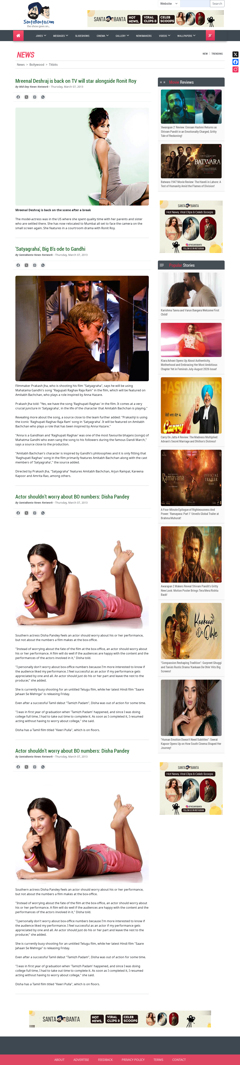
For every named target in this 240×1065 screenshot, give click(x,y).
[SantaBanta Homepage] (38, 15)
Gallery (121, 36)
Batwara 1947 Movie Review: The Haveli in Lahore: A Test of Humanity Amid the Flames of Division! (191, 184)
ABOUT (59, 1060)
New (205, 53)
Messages (59, 36)
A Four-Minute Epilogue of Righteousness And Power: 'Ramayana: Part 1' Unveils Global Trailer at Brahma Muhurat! (190, 514)
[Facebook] (235, 62)
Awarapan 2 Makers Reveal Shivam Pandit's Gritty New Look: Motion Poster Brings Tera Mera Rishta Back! (189, 590)
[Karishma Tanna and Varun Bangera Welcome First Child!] (191, 290)
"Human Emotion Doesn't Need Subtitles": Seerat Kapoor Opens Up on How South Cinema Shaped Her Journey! (191, 743)
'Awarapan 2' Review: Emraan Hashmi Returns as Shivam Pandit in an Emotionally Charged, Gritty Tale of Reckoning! (189, 131)
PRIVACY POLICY (133, 1060)
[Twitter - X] (26, 97)
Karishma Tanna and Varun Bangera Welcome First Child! (190, 312)
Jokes (39, 36)
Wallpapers (185, 36)
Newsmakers (144, 36)
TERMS (158, 1060)
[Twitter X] (235, 54)
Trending (217, 53)
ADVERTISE (81, 1060)
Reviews (181, 82)
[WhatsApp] (43, 97)
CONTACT (179, 1060)
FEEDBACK (105, 1060)
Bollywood (36, 65)
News (21, 65)
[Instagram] (235, 69)
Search (217, 4)
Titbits (53, 65)
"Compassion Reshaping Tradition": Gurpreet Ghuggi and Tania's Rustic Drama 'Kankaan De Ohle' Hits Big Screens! (191, 667)
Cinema (101, 36)
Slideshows (82, 36)
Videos (163, 36)
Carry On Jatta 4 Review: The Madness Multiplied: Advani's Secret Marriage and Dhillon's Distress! (189, 439)
